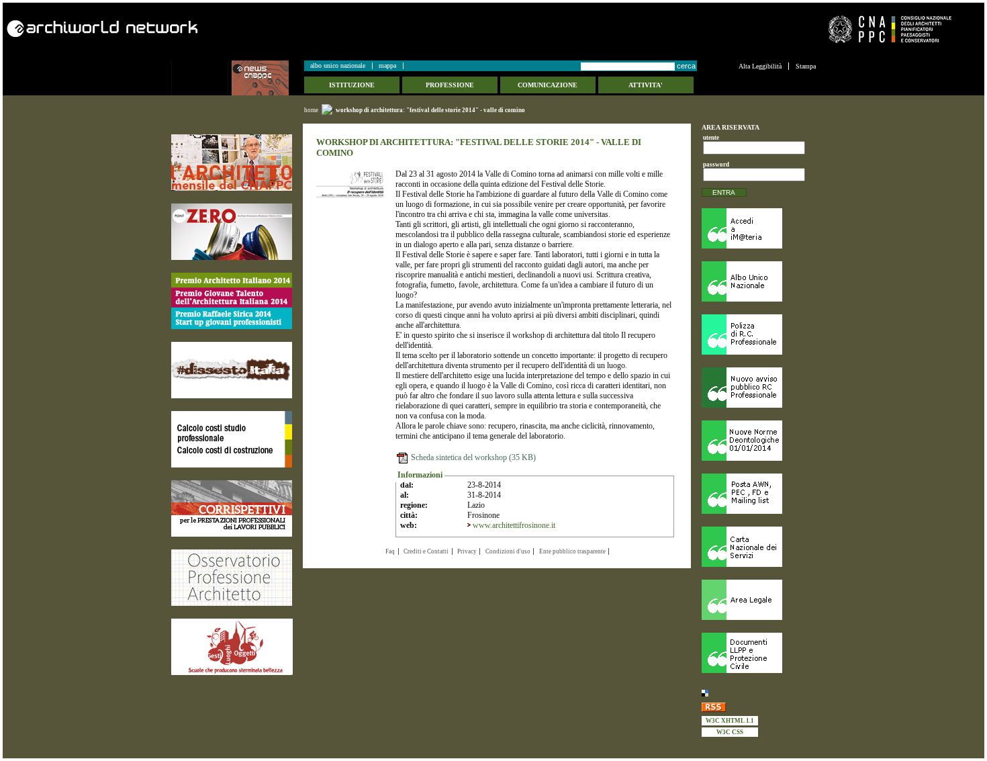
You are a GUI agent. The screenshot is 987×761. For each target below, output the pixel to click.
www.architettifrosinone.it (514, 525)
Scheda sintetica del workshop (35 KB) (472, 457)
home (311, 110)
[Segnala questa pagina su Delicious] (759, 693)
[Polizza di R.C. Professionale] (759, 334)
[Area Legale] (759, 600)
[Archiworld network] (246, 28)
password (714, 164)
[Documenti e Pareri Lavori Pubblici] (759, 653)
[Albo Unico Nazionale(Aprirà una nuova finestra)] (759, 281)
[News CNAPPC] (267, 77)
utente (711, 137)
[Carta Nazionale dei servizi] (759, 547)
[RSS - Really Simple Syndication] (759, 707)
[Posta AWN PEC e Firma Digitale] (759, 494)
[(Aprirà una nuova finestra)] (231, 162)
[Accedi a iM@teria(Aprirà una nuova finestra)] (759, 228)
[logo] (201, 77)
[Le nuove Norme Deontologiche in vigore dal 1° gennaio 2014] (759, 440)
